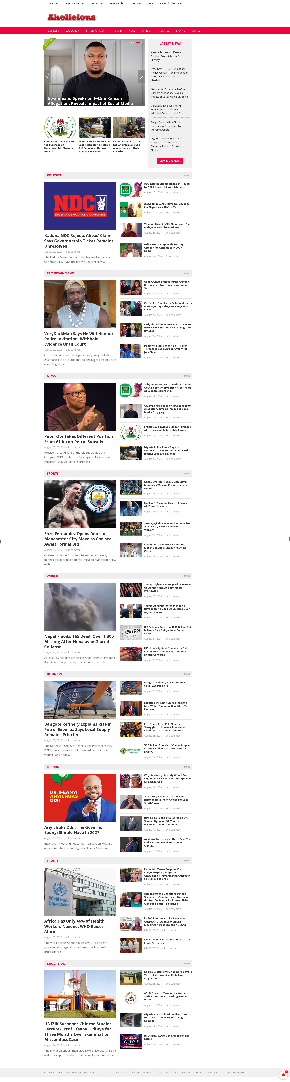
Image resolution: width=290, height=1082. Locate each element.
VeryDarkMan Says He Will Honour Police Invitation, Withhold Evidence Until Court (94, 97)
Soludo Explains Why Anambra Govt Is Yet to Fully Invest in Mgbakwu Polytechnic (168, 975)
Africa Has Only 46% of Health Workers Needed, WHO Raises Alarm (74, 926)
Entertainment (96, 30)
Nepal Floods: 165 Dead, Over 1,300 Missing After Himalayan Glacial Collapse (79, 641)
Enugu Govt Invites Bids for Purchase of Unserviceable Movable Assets (59, 146)
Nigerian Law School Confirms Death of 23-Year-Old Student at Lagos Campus (167, 1018)
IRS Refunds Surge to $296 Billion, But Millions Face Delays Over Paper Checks (167, 630)
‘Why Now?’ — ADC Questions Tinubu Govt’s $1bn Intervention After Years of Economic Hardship (167, 387)
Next (141, 76)
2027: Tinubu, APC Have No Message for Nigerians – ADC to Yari (167, 205)
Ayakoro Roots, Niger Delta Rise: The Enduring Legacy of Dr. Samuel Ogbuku (167, 842)
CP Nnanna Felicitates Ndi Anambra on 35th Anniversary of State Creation (126, 146)
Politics (164, 30)
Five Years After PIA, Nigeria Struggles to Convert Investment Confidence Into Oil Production (165, 727)
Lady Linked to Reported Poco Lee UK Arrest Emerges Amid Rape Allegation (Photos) (168, 327)
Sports (180, 30)
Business (53, 30)
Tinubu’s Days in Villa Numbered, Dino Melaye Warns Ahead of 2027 (167, 225)
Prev (47, 76)
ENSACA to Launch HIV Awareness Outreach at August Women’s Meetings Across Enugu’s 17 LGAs (165, 921)
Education (72, 30)
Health (117, 30)
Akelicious (58, 1072)
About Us (53, 3)
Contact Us (97, 3)
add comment (73, 251)
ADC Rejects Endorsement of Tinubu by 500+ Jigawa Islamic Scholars (167, 185)
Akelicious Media (87, 1072)
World (196, 30)
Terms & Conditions (142, 3)
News (132, 30)
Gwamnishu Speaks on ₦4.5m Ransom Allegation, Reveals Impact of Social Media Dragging (169, 92)
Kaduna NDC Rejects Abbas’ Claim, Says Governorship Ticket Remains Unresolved (79, 241)
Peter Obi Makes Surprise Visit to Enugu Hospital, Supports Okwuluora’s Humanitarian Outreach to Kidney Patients (167, 874)
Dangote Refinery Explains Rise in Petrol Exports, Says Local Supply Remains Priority (78, 729)
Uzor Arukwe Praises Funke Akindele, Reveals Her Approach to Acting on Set (167, 285)
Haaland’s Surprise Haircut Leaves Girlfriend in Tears (165, 504)
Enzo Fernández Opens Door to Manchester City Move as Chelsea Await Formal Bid (77, 539)
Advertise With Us (74, 3)
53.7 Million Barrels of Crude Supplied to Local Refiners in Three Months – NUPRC (167, 748)
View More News (170, 160)
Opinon (53, 767)
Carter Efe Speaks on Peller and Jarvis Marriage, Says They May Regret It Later (168, 306)
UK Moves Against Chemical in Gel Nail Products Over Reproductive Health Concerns (165, 651)
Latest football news (171, 3)
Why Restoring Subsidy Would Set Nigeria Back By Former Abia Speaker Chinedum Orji (167, 778)
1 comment (172, 256)
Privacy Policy (117, 3)
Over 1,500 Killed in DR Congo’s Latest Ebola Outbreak (168, 941)
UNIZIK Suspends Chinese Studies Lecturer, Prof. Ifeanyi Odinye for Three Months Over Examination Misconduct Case (77, 1031)
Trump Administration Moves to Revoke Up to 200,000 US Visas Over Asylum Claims (167, 609)
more (187, 175)
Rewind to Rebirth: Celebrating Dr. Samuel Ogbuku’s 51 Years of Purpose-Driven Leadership (166, 821)
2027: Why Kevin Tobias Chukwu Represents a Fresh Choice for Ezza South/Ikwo (166, 800)
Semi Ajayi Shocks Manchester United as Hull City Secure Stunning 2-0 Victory (167, 526)
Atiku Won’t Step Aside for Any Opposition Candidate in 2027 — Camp (164, 247)
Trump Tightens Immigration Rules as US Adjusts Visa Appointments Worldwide (168, 587)
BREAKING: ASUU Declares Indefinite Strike (166, 1037)
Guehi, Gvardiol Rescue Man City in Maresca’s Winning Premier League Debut (166, 485)
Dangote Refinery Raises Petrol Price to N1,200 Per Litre (167, 684)
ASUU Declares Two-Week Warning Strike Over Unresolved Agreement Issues (166, 996)
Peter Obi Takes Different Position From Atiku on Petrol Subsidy (168, 56)
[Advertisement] (185, 17)
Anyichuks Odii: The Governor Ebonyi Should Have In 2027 (74, 829)
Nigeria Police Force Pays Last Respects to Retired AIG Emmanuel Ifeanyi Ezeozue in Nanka (94, 146)
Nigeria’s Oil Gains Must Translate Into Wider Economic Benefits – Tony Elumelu (167, 706)
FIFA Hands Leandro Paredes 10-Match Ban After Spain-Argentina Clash (165, 548)
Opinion (147, 30)
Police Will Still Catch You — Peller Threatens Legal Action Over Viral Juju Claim (165, 349)
